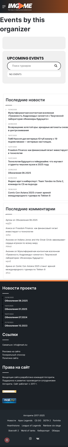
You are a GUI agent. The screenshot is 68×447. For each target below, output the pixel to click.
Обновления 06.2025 (26, 220)
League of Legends (31, 425)
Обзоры (56, 430)
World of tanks (28, 430)
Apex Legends (25, 420)
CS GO (38, 420)
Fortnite (57, 420)
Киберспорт (43, 430)
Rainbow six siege (52, 425)
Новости (11, 420)
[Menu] (4, 7)
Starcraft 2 (13, 430)
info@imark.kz (20, 345)
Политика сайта (10, 358)
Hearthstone (13, 425)
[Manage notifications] (6, 440)
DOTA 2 (47, 420)
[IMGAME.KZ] (20, 6)
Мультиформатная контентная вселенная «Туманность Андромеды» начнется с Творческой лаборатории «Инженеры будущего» (33, 254)
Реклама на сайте (11, 351)
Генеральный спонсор (13, 354)
